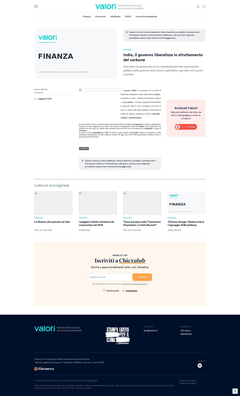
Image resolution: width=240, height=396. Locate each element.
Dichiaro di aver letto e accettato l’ (122, 284)
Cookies (192, 381)
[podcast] (200, 365)
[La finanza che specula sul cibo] (53, 203)
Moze (193, 383)
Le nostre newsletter (146, 16)
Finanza (87, 16)
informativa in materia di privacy (135, 284)
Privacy (182, 381)
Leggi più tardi (44, 99)
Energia (84, 148)
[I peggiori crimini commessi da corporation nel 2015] (98, 203)
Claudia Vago (84, 230)
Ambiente (115, 16)
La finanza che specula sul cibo (52, 222)
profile (198, 6)
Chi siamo (186, 331)
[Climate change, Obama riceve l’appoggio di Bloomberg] (187, 203)
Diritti (128, 16)
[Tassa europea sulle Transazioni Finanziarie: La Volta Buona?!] (142, 203)
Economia (100, 16)
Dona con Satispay (186, 127)
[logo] (119, 6)
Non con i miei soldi (43, 230)
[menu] (36, 6)
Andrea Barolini (41, 89)
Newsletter (186, 334)
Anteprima (131, 291)
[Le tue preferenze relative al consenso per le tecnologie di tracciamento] (235, 391)
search (204, 6)
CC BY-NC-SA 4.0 (89, 381)
